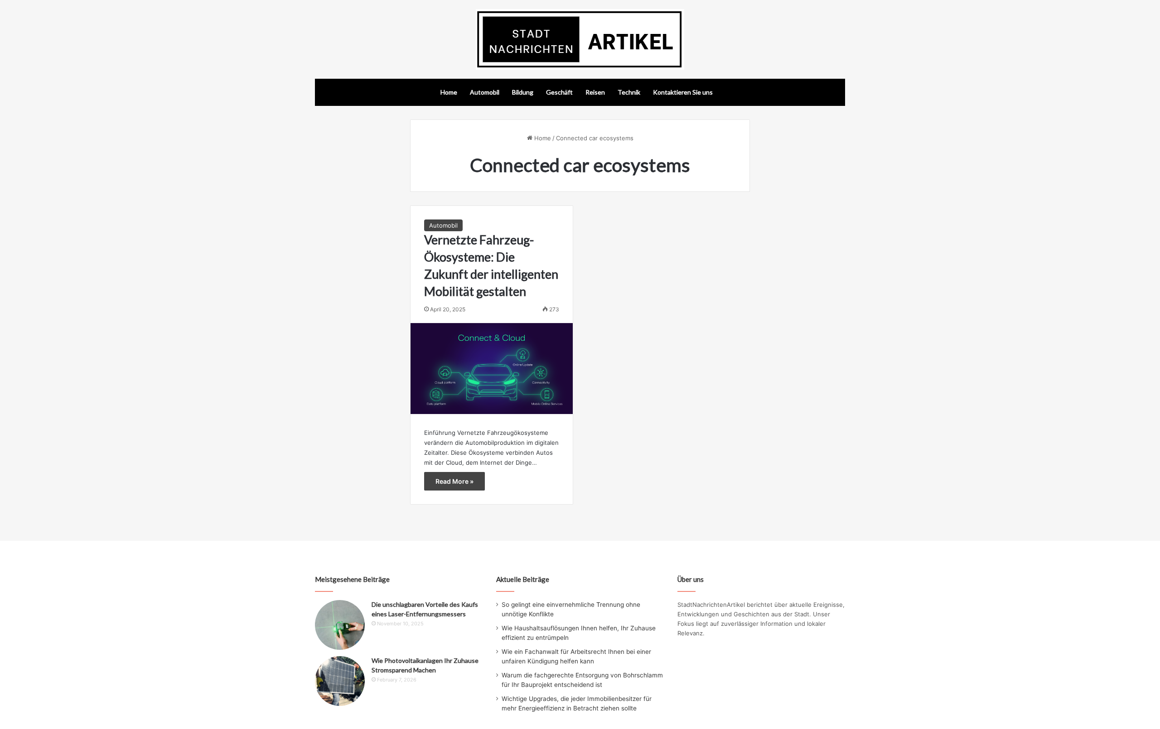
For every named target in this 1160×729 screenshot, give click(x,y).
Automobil (484, 92)
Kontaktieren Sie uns (683, 92)
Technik (629, 92)
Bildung (522, 92)
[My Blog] (580, 39)
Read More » (454, 481)
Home (448, 92)
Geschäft (559, 92)
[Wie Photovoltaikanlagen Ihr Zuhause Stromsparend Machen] (340, 681)
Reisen (595, 92)
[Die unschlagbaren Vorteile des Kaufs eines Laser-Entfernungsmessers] (340, 625)
